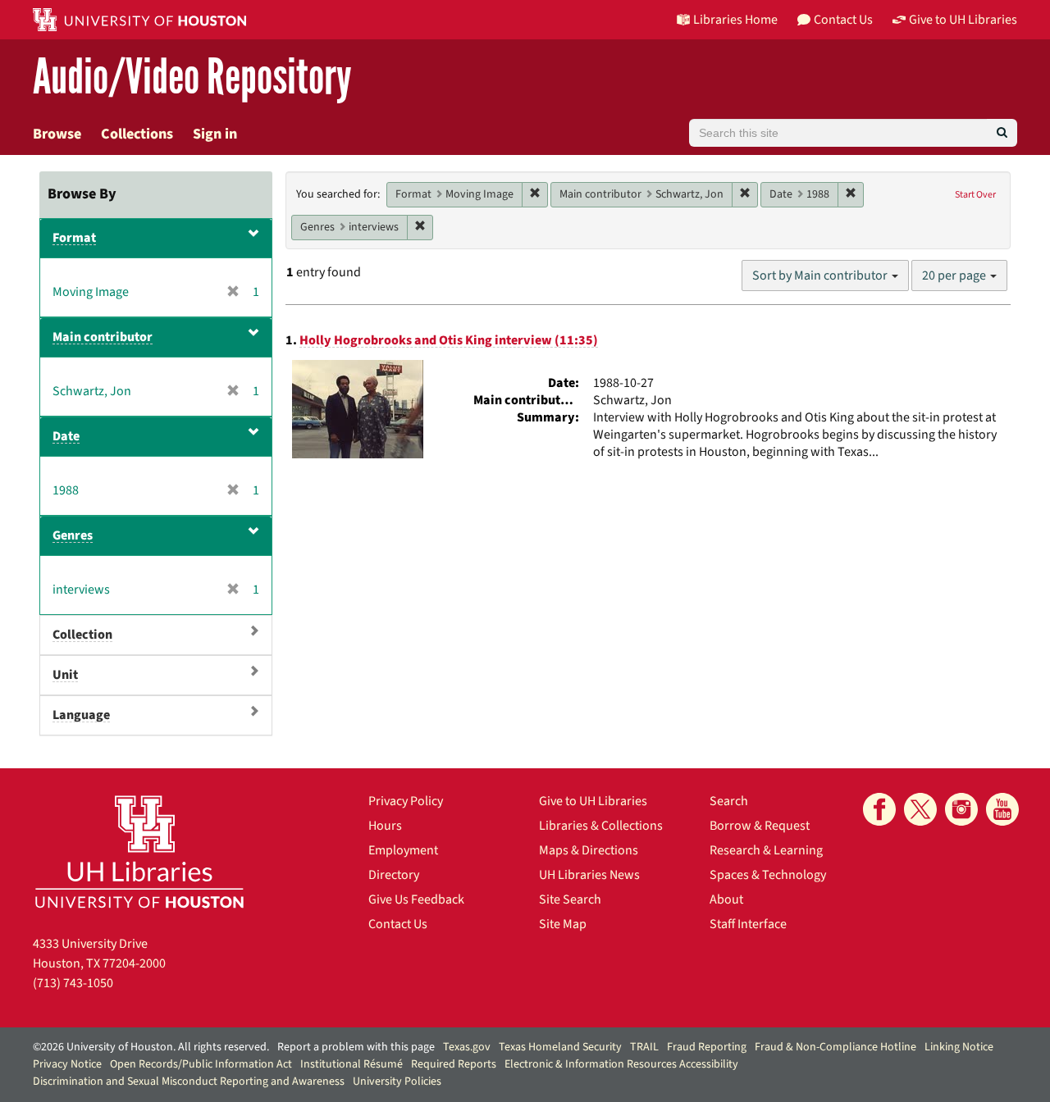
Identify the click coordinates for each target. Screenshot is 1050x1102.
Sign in (215, 134)
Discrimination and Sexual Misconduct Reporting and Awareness (189, 1081)
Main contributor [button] (102, 337)
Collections (137, 134)
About (726, 899)
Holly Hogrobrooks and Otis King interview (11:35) (448, 340)
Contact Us (397, 924)
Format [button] (74, 238)
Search (729, 801)
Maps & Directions (588, 850)
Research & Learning (766, 850)
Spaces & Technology (768, 875)
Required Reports (453, 1064)
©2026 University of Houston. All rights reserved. (151, 1047)
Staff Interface (748, 924)
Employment (403, 850)
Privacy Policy (405, 801)
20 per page (955, 275)
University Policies (397, 1081)
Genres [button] (72, 535)
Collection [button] (82, 635)
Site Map (563, 924)
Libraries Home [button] (735, 20)
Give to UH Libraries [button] (963, 20)
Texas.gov (467, 1047)
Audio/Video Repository (192, 77)
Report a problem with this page (356, 1047)
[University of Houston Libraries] (139, 851)
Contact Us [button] (843, 20)
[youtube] (1002, 809)
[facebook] (879, 809)
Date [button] (66, 436)
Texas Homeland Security (560, 1047)
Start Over (975, 195)
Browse (57, 134)
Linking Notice (958, 1047)
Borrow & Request (760, 826)
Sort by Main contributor (821, 275)
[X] (920, 809)
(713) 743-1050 (73, 983)
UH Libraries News (589, 875)
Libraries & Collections (601, 826)
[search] (1002, 133)
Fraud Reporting (706, 1047)
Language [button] (81, 715)
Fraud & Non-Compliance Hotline (835, 1047)
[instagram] (961, 809)
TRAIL (644, 1047)
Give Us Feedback (416, 899)
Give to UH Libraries (593, 801)
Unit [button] (65, 675)
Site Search (570, 899)
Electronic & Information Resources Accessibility (621, 1064)
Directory (393, 875)
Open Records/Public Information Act (201, 1064)
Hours (385, 826)
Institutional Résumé (351, 1064)
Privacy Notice (67, 1064)
